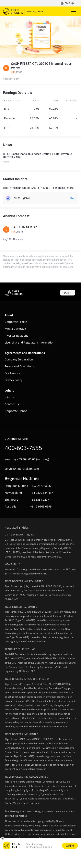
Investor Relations (16, 335)
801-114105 (11, 573)
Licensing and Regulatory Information (29, 342)
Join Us (9, 397)
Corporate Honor (16, 411)
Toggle (74, 11)
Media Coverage (15, 329)
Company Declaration (19, 359)
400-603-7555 (23, 448)
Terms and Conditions (19, 366)
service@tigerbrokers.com (22, 468)
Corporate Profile (16, 322)
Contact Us (12, 404)
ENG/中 (69, 3)
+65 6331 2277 (39, 499)
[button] (40, 68)
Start (73, 198)
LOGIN (67, 292)
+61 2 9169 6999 (41, 506)
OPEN (70, 845)
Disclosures (12, 373)
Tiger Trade (25, 11)
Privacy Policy (13, 380)
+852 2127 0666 (40, 486)
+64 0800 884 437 (41, 493)
